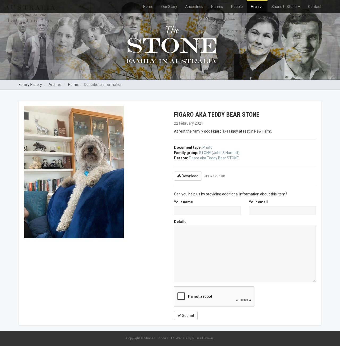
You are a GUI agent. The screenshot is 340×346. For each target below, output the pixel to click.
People (237, 7)
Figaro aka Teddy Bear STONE (214, 158)
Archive (257, 7)
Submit (187, 315)
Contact (314, 7)
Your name (183, 202)
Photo (207, 147)
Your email (258, 202)
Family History (30, 84)
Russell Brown (202, 338)
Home (148, 7)
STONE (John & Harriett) (219, 153)
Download (189, 176)
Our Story (169, 7)
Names (217, 7)
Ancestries (194, 7)
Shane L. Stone (284, 7)
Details (180, 222)
